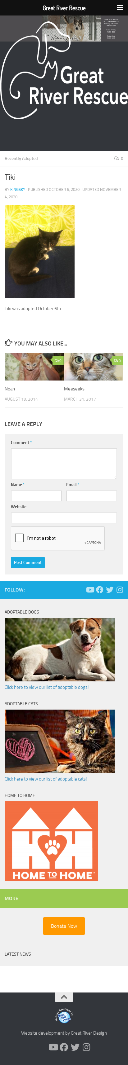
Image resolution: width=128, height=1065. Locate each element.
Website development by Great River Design (64, 1033)
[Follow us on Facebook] (99, 589)
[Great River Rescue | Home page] (64, 70)
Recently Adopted (21, 158)
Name (18, 484)
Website (18, 506)
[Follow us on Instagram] (119, 589)
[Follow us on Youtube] (90, 589)
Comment (21, 442)
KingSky (17, 189)
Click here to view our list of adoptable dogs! (47, 687)
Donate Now (64, 926)
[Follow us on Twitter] (109, 589)
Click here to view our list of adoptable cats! (46, 779)
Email (73, 484)
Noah (10, 389)
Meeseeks (74, 389)
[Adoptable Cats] (60, 771)
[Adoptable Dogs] (60, 680)
